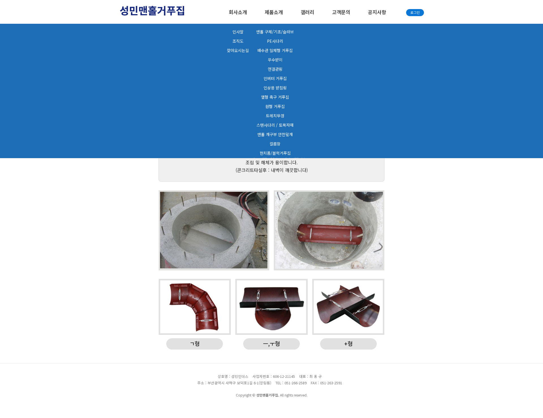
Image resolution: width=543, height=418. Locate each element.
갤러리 (307, 12)
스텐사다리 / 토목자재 (275, 125)
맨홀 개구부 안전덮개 (275, 134)
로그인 (415, 12)
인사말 (238, 32)
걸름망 (275, 143)
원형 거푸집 (275, 106)
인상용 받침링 (275, 88)
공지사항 (377, 12)
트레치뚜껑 (275, 115)
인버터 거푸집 (275, 78)
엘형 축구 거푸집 (275, 97)
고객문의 (341, 12)
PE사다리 (275, 41)
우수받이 (275, 60)
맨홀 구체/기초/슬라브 (275, 32)
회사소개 (238, 12)
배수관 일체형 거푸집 (275, 50)
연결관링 (275, 69)
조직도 (238, 41)
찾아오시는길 (238, 50)
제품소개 (274, 12)
